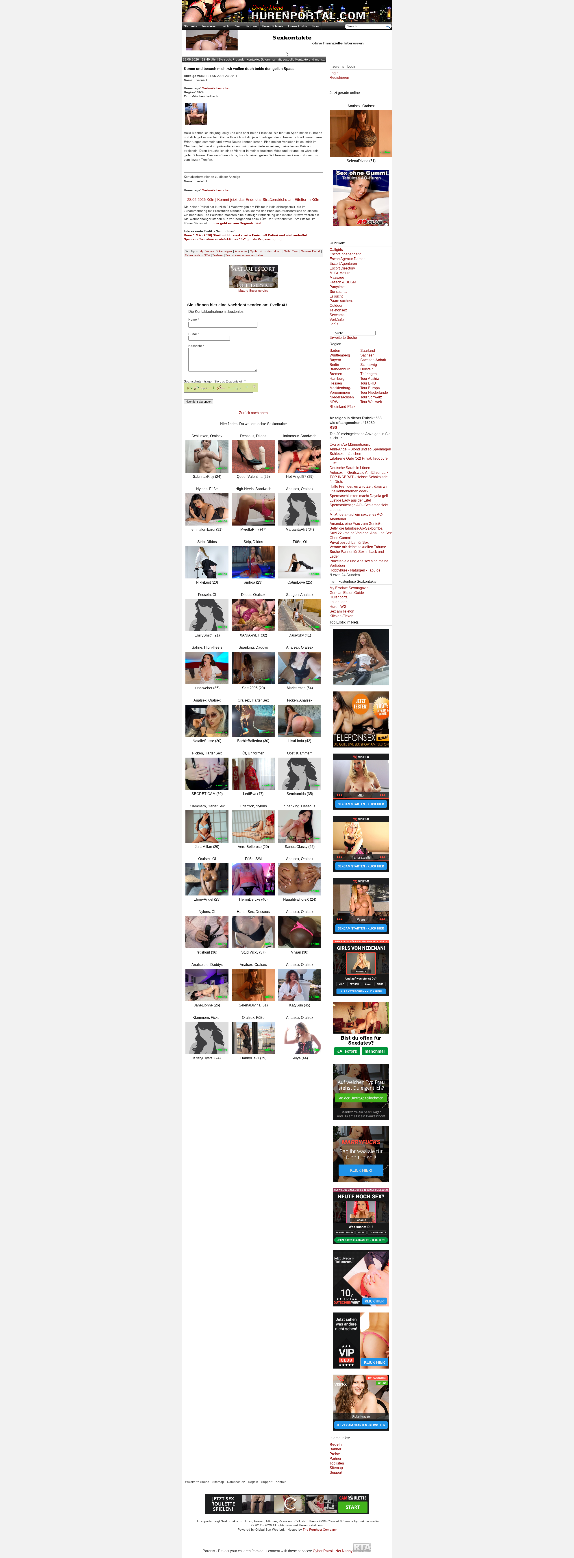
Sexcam (251, 26)
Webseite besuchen (216, 88)
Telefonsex (338, 310)
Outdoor (336, 305)
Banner (335, 1449)
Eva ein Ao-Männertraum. (350, 444)
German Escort (310, 251)
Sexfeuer (217, 255)
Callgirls (336, 250)
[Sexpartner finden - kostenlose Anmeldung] (287, 49)
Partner (335, 1458)
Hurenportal (339, 597)
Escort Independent (345, 254)
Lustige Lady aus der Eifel (350, 500)
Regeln (253, 1482)
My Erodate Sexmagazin (349, 588)
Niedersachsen (342, 397)
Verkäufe (337, 320)
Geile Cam (291, 251)
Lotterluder (338, 602)
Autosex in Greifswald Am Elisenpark (359, 472)
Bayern (335, 360)
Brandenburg (340, 369)
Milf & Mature (340, 273)
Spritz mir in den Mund (265, 251)
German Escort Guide (347, 593)
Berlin (334, 365)
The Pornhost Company (320, 1529)
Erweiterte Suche (343, 337)
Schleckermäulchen (345, 454)
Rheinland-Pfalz (342, 407)
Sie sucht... (338, 291)
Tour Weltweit (371, 402)
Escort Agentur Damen (347, 259)
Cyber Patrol (323, 1551)
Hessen (336, 383)
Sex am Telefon (342, 611)
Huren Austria (297, 26)
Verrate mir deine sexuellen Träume (358, 547)
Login (334, 73)
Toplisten (337, 1463)
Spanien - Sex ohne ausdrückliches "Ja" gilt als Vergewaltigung (233, 239)
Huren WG (338, 606)
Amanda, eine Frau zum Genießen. (357, 524)
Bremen (336, 374)
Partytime (337, 287)
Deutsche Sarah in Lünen (350, 468)
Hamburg (337, 378)
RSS (333, 427)
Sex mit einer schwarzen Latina (244, 255)
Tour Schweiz (371, 397)
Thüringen (368, 374)
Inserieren (209, 26)
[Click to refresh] (221, 387)
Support (336, 1472)
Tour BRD (368, 383)
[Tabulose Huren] (361, 226)
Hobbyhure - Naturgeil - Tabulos (355, 570)
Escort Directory (342, 268)
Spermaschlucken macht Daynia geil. (359, 496)
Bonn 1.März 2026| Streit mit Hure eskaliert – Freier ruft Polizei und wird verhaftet (245, 235)
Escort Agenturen (343, 263)
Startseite (190, 26)
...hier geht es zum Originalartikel (236, 223)
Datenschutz (236, 1482)
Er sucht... (337, 296)
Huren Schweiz (272, 26)
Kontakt (281, 1482)
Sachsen (367, 355)
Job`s (334, 324)
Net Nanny (343, 1551)
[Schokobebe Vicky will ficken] (361, 686)
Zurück (244, 413)
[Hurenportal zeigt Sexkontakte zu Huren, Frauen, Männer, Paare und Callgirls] (287, 21)
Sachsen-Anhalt (373, 360)
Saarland (367, 350)
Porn (315, 26)
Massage (337, 277)
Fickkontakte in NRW (197, 255)
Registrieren (339, 77)
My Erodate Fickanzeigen (216, 251)
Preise (335, 1454)
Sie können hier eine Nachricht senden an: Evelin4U (237, 305)
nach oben (259, 413)
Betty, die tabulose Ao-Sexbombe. (356, 528)
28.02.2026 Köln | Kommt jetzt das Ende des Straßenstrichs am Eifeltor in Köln (253, 200)
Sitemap (336, 1468)
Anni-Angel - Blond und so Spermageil (360, 449)
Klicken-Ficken (341, 616)
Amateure (241, 251)
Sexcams (337, 315)
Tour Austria (369, 378)
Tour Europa (370, 388)
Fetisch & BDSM (343, 282)
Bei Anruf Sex (231, 26)
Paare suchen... (342, 301)
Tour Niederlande (374, 392)
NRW (334, 402)
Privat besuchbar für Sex (349, 542)
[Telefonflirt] (361, 748)
